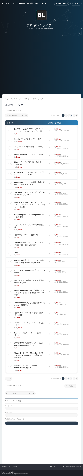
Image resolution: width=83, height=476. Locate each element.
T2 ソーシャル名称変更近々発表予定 (28, 147)
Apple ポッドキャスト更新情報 (26, 235)
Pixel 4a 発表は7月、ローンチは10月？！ (27, 334)
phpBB (11, 472)
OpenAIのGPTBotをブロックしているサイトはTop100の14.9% (29, 173)
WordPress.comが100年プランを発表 (29, 154)
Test (16, 252)
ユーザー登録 (17, 401)
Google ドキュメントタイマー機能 (27, 139)
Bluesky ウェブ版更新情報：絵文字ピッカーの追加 (29, 163)
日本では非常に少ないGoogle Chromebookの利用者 (25, 366)
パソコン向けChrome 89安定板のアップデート (29, 271)
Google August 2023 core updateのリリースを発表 (29, 216)
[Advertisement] (41, 84)
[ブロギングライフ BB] (41, 15)
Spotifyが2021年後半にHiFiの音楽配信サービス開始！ (29, 281)
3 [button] (68, 115)
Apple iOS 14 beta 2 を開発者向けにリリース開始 (29, 314)
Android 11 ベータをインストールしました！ (29, 324)
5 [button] (73, 115)
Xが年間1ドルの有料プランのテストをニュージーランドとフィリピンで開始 (29, 130)
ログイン (8, 401)
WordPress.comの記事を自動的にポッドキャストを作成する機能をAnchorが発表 (29, 292)
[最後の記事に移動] (61, 129)
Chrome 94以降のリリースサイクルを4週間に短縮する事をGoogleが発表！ (29, 261)
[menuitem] (21, 3)
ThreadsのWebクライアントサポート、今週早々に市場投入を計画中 (29, 243)
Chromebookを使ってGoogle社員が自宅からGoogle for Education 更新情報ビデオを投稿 (29, 355)
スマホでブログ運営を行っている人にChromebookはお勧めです (29, 344)
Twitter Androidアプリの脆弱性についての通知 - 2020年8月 (29, 304)
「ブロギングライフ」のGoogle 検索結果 (29, 226)
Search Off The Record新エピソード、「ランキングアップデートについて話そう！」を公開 (29, 204)
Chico (18, 134)
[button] (76, 115)
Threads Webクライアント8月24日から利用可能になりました (29, 193)
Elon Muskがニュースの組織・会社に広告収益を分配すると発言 (29, 183)
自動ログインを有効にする (15, 419)
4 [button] (71, 115)
